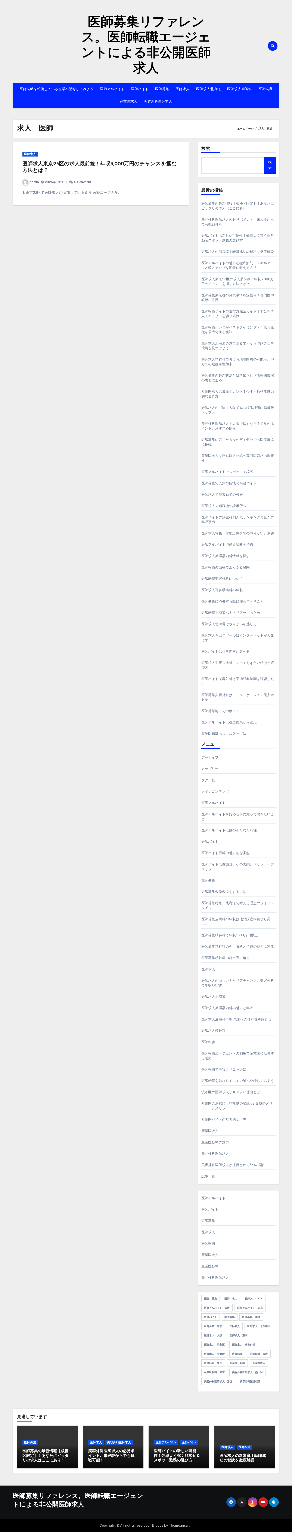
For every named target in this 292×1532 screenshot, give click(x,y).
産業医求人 (129, 101)
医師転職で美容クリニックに (223, 1069)
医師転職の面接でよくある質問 (225, 567)
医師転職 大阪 (259, 1353)
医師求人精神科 (239, 89)
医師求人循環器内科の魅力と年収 (227, 1008)
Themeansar (179, 1525)
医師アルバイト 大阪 (217, 1307)
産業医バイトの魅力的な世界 (223, 1119)
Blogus (157, 1525)
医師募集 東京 (213, 1326)
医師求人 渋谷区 (214, 1344)
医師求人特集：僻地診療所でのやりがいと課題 (237, 533)
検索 (205, 149)
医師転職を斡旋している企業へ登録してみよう (56, 89)
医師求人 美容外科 (243, 1344)
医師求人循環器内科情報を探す (225, 556)
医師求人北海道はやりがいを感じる (229, 624)
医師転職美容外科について (222, 579)
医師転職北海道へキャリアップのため (230, 613)
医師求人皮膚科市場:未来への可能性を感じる (236, 1019)
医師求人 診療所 (214, 1353)
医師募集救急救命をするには (223, 892)
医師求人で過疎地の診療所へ (223, 506)
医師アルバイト (112, 89)
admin (34, 182)
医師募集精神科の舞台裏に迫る (225, 958)
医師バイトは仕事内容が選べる (225, 651)
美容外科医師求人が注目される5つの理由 (233, 1165)
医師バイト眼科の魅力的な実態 (225, 853)
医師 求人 (230, 1298)
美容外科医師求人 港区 (218, 1381)
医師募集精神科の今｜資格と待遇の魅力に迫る (237, 946)
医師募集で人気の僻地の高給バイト (229, 483)
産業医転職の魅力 (215, 1142)
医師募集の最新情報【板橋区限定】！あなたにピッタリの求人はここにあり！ (45, 1455)
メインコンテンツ (215, 791)
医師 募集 (210, 1298)
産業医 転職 (237, 1363)
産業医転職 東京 (214, 1372)
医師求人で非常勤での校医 (222, 494)
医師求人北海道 (208, 89)
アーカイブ (210, 757)
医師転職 (265, 89)
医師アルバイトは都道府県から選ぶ (229, 722)
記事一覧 (208, 1176)
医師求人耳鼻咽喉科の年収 (222, 590)
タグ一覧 (208, 780)
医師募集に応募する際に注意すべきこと (232, 601)
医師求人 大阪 (213, 1335)
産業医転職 (210, 1266)
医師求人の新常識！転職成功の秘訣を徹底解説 (237, 252)
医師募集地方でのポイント (222, 711)
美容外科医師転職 (250, 1381)
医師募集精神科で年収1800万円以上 (229, 935)
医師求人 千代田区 (258, 1326)
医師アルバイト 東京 (250, 1307)
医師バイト (140, 89)
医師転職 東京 (213, 1363)
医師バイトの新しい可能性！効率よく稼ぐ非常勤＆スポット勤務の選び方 (177, 1455)
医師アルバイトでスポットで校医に (229, 472)
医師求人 (183, 89)
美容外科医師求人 (158, 101)
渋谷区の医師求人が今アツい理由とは (230, 1092)
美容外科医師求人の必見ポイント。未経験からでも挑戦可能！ (111, 1455)
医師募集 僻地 (251, 1317)
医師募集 (162, 89)
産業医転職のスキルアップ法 (223, 734)
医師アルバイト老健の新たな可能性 (229, 830)
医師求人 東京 (239, 1335)
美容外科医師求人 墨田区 (247, 1372)
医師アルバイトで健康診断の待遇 (227, 545)
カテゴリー (210, 769)
